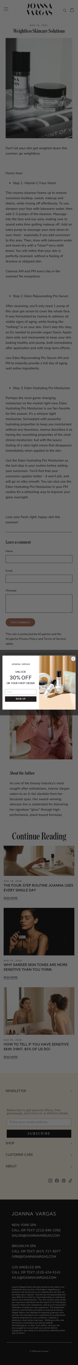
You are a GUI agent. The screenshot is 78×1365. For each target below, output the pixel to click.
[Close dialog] (73, 658)
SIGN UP (21, 699)
